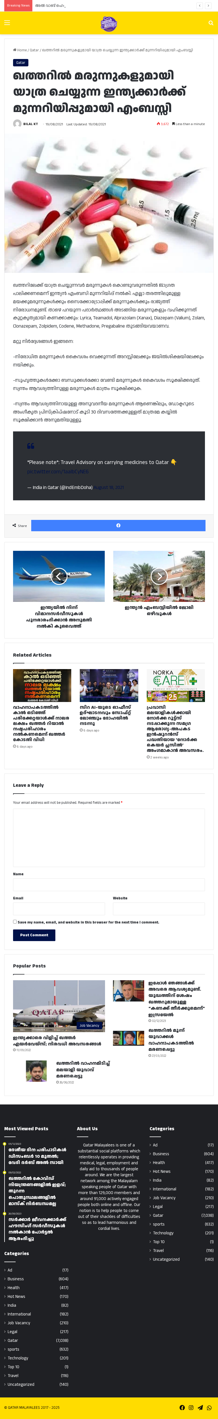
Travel (13, 1376)
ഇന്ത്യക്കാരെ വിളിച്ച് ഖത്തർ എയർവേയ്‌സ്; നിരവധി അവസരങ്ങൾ (57, 1041)
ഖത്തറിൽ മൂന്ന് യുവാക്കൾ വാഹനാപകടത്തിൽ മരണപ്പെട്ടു (171, 1040)
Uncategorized (21, 1385)
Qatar (34, 50)
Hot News (16, 1297)
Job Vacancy (19, 1323)
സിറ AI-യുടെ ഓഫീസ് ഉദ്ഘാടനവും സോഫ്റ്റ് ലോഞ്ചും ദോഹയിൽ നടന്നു (105, 715)
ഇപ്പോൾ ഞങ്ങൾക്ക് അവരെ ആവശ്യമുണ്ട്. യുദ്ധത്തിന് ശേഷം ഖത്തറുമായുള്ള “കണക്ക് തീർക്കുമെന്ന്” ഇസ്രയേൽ (176, 999)
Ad (10, 1270)
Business (16, 1279)
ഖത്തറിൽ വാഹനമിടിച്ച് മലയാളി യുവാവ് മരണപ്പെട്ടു (83, 1069)
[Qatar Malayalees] (109, 24)
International (19, 1314)
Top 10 (13, 1367)
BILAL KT (30, 124)
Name (18, 874)
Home (21, 50)
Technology (18, 1358)
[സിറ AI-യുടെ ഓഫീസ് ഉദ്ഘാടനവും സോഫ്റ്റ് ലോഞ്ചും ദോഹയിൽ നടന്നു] (109, 685)
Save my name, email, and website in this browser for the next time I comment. (88, 922)
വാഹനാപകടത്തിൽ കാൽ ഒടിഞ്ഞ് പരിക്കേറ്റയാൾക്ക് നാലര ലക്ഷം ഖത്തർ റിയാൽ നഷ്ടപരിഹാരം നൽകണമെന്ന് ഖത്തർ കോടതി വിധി (41, 723)
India (12, 1305)
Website (120, 898)
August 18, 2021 (109, 487)
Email (18, 898)
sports (13, 1349)
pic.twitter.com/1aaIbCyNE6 (58, 472)
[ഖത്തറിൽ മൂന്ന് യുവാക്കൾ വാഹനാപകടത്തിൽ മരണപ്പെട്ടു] (128, 1038)
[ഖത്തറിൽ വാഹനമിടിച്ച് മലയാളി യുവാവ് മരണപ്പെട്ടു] (36, 1071)
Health (14, 1288)
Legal (12, 1332)
